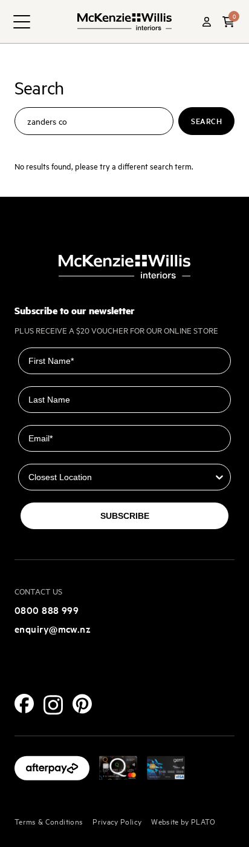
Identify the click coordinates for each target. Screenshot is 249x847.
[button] (228, 22)
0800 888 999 (47, 609)
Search (206, 121)
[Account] (207, 22)
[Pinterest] (82, 704)
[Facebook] (24, 703)
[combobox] (120, 477)
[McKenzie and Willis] (124, 21)
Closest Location (53, 455)
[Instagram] (53, 705)
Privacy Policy (116, 821)
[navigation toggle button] (22, 22)
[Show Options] (219, 477)
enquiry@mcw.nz (53, 628)
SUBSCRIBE (124, 516)
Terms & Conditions (49, 821)
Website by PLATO (183, 821)
